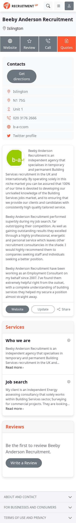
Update (43, 309)
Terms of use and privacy (25, 518)
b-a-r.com (20, 126)
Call (48, 47)
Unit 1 (18, 109)
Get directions (21, 76)
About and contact (20, 497)
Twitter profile (24, 135)
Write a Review (24, 462)
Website (10, 47)
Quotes (67, 47)
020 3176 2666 (24, 118)
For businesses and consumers (30, 507)
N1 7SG (19, 100)
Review (29, 47)
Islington (15, 28)
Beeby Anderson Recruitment (37, 19)
